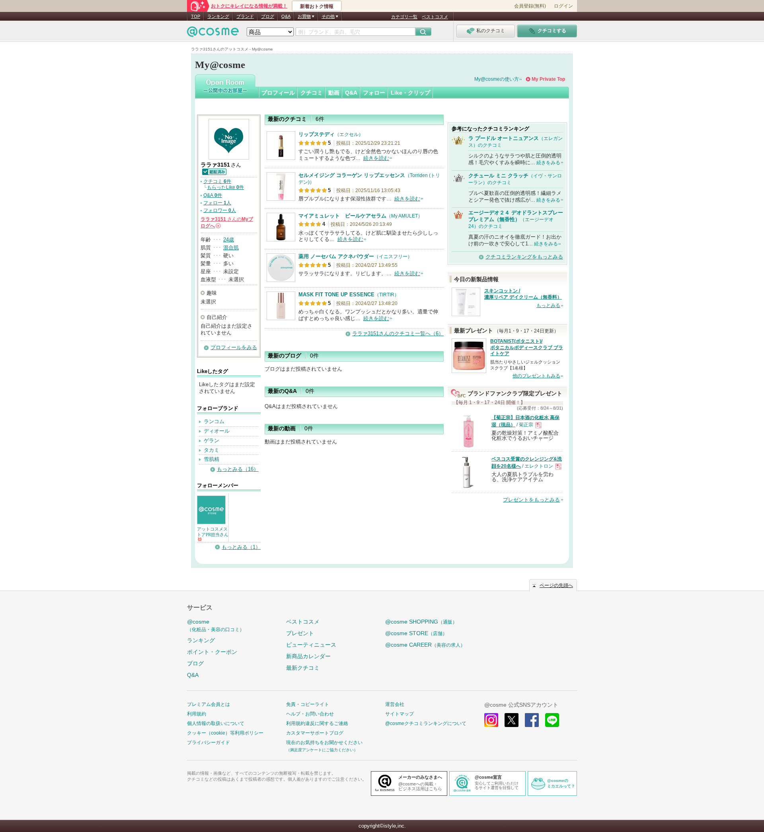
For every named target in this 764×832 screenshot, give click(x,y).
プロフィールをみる (233, 347)
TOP (195, 16)
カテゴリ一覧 (404, 16)
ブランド (245, 16)
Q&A (285, 16)
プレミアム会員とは (208, 704)
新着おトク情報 (316, 6)
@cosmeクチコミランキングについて (425, 723)
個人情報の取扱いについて (215, 723)
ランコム (214, 421)
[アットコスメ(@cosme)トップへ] (213, 34)
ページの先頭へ (556, 585)
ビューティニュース (311, 644)
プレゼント (300, 633)
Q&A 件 (212, 195)
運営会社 (394, 704)
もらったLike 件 (225, 187)
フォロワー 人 (219, 210)
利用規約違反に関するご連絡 (317, 723)
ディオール (217, 431)
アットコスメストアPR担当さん (212, 532)
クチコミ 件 (217, 181)
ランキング (218, 16)
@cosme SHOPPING (421, 621)
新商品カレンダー (308, 656)
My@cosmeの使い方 (496, 79)
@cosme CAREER (425, 644)
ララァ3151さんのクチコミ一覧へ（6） (398, 333)
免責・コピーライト (307, 704)
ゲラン (211, 440)
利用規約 (196, 714)
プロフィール (278, 92)
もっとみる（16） (238, 469)
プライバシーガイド (208, 742)
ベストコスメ (435, 16)
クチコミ (311, 92)
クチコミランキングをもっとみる (524, 257)
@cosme (215, 625)
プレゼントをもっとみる (531, 500)
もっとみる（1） (241, 547)
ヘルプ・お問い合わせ (310, 714)
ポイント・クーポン (212, 652)
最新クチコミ (303, 668)
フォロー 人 (217, 203)
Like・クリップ (410, 92)
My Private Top (548, 79)
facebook (532, 720)
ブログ (267, 16)
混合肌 (231, 248)
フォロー (374, 92)
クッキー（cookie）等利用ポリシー (225, 733)
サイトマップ (399, 714)
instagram (491, 720)
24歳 (228, 240)
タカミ (211, 450)
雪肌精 (211, 459)
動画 (333, 92)
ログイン (563, 6)
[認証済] (214, 171)
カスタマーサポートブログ (314, 733)
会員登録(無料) (530, 6)
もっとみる (548, 305)
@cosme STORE (416, 633)
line (552, 720)
